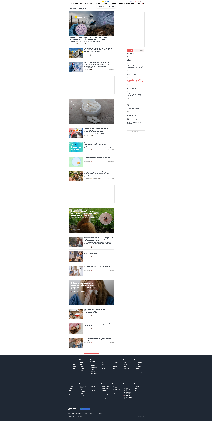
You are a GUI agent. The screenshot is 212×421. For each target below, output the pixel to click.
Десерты (137, 392)
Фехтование (104, 372)
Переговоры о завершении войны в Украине (78, 3)
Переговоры (82, 391)
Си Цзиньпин (104, 390)
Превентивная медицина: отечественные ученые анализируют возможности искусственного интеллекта (97, 144)
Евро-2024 (104, 370)
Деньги (92, 363)
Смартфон (115, 370)
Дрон (114, 368)
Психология (126, 368)
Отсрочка (93, 390)
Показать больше (89, 351)
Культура (70, 394)
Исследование (127, 370)
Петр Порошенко (105, 398)
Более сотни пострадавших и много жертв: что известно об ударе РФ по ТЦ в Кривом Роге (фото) (135, 58)
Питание (126, 364)
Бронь (92, 388)
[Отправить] (81, 1)
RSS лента (100, 413)
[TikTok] (140, 1)
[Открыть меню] (69, 1)
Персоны (103, 383)
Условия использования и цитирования (110, 411)
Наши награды (128, 411)
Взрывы (81, 389)
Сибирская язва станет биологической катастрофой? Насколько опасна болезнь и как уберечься (91, 38)
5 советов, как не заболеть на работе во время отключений (97, 252)
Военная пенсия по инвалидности (128, 393)
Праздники (115, 383)
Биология (115, 366)
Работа (81, 364)
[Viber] (132, 1)
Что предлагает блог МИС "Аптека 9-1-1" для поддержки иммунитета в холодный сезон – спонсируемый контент (98, 239)
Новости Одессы (72, 368)
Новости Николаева (73, 380)
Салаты (136, 394)
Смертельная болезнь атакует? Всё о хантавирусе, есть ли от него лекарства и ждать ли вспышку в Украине (98, 130)
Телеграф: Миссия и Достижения (89, 413)
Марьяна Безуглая (106, 401)
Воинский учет (94, 394)
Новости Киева (72, 362)
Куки (105, 6)
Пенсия (125, 383)
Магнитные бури (72, 398)
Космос (114, 364)
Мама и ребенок (127, 362)
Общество (82, 359)
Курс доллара (94, 371)
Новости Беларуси (139, 372)
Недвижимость (94, 367)
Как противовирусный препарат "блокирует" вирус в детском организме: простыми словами (97, 311)
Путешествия (71, 392)
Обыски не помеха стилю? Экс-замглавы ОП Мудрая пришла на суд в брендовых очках (135, 107)
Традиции (115, 391)
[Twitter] (137, 1)
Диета (125, 366)
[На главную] (106, 1)
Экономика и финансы (93, 360)
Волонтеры (82, 395)
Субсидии (82, 368)
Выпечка (137, 386)
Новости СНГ (138, 368)
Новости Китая (138, 370)
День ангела (115, 395)
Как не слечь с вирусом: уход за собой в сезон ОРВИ (97, 324)
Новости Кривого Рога (72, 375)
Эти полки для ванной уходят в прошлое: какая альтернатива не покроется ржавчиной (135, 73)
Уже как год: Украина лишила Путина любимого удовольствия (134, 100)
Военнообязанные (95, 392)
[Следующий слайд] (145, 4)
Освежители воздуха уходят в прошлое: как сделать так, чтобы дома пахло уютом (135, 114)
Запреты (115, 393)
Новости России (138, 366)
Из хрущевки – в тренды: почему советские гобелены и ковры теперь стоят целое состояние (135, 94)
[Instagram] (138, 1)
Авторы (139, 3)
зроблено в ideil (141, 416)
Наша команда (71, 413)
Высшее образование (82, 375)
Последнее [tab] (130, 50)
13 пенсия (126, 386)
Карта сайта (78, 413)
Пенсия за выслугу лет (128, 398)
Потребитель (71, 388)
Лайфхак (70, 396)
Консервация (138, 388)
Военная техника (83, 397)
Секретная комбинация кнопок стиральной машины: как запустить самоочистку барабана (135, 87)
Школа (81, 372)
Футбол (103, 362)
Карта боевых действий (83, 387)
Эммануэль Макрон (106, 392)
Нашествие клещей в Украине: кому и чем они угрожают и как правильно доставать (83, 213)
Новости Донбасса (73, 377)
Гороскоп (71, 386)
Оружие (81, 393)
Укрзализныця (94, 373)
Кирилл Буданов (105, 396)
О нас (69, 411)
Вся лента (129, 53)
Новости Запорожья (73, 372)
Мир (135, 359)
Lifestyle (70, 383)
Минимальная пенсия (128, 395)
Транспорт (93, 365)
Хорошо (111, 6)
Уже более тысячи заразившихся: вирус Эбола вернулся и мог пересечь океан (97, 63)
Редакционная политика (95, 411)
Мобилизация (94, 383)
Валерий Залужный (106, 394)
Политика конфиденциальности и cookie (80, 411)
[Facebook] (130, 1)
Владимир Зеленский (106, 386)
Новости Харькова (72, 364)
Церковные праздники (115, 387)
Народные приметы (117, 389)
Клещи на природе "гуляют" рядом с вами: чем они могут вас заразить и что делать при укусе (98, 173)
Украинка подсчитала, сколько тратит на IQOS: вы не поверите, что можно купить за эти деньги (135, 66)
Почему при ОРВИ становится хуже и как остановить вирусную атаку (97, 158)
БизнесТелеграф (113, 3)
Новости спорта (105, 359)
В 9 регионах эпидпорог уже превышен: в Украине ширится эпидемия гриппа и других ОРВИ (84, 286)
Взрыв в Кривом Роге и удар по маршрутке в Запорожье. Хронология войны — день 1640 (135, 80)
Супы (136, 390)
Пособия (81, 377)
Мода (70, 390)
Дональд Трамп (105, 388)
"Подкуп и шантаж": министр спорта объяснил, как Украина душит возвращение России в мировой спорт (134, 121)
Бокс (103, 364)
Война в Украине (83, 383)
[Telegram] (134, 1)
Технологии (115, 362)
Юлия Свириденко (106, 403)
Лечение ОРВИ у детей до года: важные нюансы (97, 267)
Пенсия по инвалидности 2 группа (127, 389)
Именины (115, 397)
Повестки (93, 386)
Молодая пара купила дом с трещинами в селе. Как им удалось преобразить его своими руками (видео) (98, 50)
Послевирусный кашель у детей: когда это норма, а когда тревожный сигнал (98, 339)
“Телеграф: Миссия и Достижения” (126, 3)
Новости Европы (138, 362)
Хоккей (103, 368)
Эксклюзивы (104, 3)
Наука (113, 359)
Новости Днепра (72, 366)
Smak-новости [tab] (136, 50)
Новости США (138, 364)
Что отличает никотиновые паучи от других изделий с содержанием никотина (82, 104)
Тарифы (92, 369)
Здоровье (126, 359)
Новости (70, 359)
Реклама (122, 411)
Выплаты (82, 366)
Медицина (82, 370)
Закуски (136, 396)
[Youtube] (135, 1)
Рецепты (136, 383)
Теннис (103, 366)
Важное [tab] (141, 50)
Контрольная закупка (95, 3)
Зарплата (82, 362)
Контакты (135, 411)
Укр (143, 1)
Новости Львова (72, 370)
